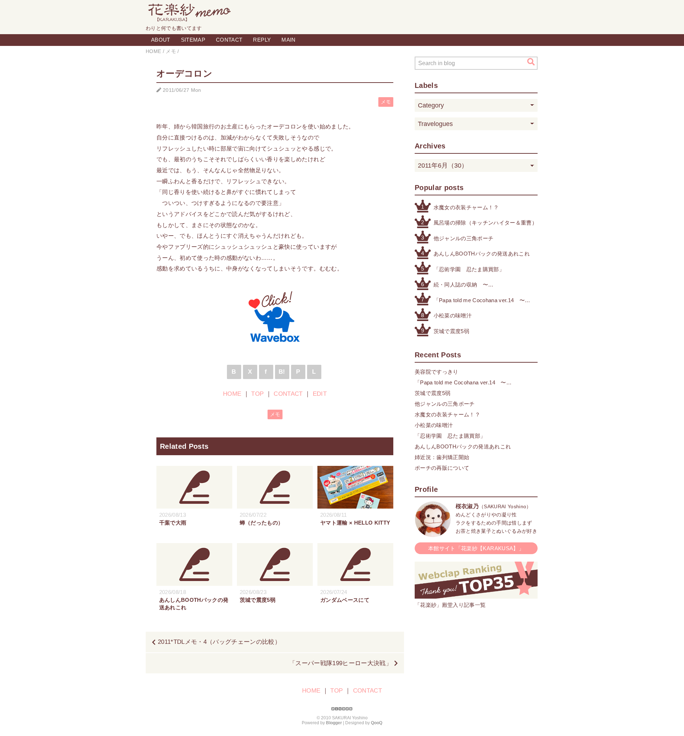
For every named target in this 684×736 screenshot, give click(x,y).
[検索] (531, 62)
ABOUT (160, 40)
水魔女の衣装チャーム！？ (466, 207)
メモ (386, 102)
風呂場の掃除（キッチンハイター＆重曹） (485, 223)
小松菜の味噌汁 (453, 315)
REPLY (262, 40)
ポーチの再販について (442, 468)
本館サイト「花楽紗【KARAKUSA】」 (476, 548)
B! (282, 371)
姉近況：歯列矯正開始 (442, 457)
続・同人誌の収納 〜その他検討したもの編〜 (464, 285)
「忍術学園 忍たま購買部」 (469, 269)
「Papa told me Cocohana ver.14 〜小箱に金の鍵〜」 (479, 301)
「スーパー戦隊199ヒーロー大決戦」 (340, 663)
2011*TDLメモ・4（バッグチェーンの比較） (219, 641)
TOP (257, 393)
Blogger (334, 722)
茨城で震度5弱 (451, 331)
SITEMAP (193, 40)
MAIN (288, 40)
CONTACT (229, 40)
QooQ (376, 722)
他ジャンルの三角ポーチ (464, 238)
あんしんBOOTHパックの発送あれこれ (482, 254)
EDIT (320, 393)
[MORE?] (433, 533)
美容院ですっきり (436, 372)
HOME (232, 393)
